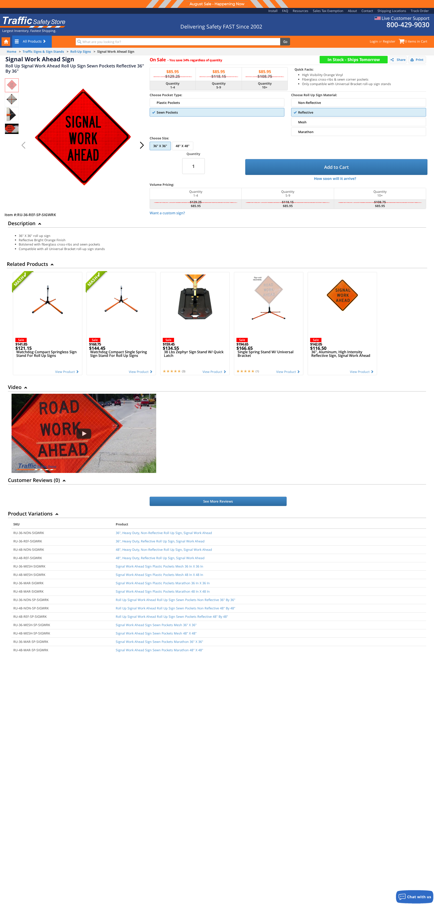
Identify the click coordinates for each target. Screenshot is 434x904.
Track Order (420, 11)
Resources (300, 11)
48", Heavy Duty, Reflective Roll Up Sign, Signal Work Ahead (160, 558)
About (352, 11)
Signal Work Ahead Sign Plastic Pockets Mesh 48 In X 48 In (159, 574)
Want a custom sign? (167, 212)
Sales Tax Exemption (328, 11)
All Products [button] (32, 41)
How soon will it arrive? (335, 178)
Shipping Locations (391, 11)
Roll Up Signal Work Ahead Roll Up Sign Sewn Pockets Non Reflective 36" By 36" (175, 600)
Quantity (193, 154)
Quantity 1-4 (172, 85)
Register (389, 41)
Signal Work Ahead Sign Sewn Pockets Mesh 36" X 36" (156, 625)
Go (285, 41)
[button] (142, 145)
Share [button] (401, 59)
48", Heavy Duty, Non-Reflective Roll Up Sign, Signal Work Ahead (164, 549)
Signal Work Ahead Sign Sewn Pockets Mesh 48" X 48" (156, 633)
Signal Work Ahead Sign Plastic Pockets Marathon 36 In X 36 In (163, 583)
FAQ (285, 11)
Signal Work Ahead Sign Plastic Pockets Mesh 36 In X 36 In (159, 566)
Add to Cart (336, 167)
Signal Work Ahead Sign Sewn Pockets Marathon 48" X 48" (159, 650)
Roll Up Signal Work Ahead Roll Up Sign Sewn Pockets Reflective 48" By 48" (172, 616)
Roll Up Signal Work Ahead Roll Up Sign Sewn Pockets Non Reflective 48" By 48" (175, 608)
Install (273, 11)
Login (374, 41)
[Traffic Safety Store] (33, 21)
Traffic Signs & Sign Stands (43, 51)
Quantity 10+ (265, 85)
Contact (367, 11)
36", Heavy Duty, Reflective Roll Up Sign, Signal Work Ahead (160, 541)
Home (11, 51)
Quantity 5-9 (219, 85)
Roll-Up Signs (80, 51)
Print (419, 59)
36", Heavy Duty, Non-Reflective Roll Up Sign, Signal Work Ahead (164, 533)
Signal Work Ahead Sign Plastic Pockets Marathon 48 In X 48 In (163, 591)
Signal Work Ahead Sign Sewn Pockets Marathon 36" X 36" (159, 641)
